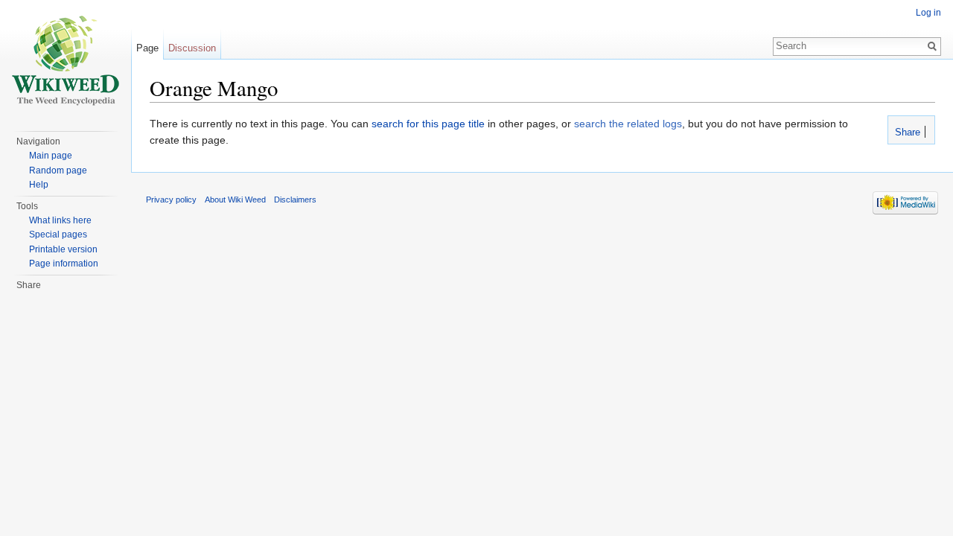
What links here (60, 220)
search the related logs (628, 124)
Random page (58, 170)
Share (906, 132)
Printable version (63, 249)
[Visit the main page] (65, 59)
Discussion (192, 48)
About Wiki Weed (235, 199)
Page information (63, 263)
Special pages (58, 234)
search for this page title (428, 124)
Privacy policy (171, 199)
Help (38, 184)
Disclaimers (295, 199)
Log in (928, 12)
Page (147, 48)
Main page (50, 155)
